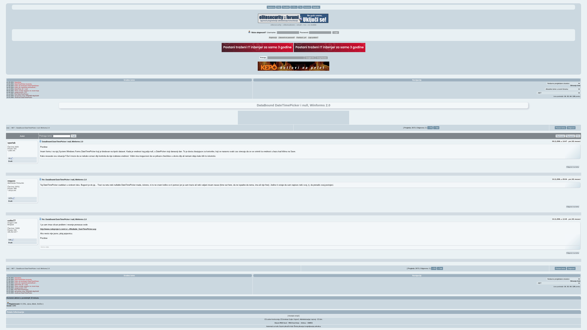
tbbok (34, 304)
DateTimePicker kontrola (23, 84)
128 (573, 96)
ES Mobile (312, 25)
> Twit (436, 128)
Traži (74, 136)
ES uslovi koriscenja (272, 319)
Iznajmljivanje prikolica (312, 326)
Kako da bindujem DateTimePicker (27, 85)
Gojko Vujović (294, 319)
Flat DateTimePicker (21, 94)
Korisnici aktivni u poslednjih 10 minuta (23, 298)
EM (309, 323)
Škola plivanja (299, 326)
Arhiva (303, 323)
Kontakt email (294, 316)
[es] (8, 128)
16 (565, 96)
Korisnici (307, 7)
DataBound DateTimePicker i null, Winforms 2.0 (33, 128)
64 (571, 96)
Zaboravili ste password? (287, 37)
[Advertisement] (293, 118)
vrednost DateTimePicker (23, 97)
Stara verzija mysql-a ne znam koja (27, 91)
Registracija (273, 37)
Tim (300, 7)
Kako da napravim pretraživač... (26, 87)
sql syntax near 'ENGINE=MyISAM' (27, 96)
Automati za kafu (272, 326)
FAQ (278, 7)
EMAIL (299, 25)
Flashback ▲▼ (301, 37)
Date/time (18, 82)
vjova (29, 304)
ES (311, 323)
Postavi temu (560, 128)
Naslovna (271, 7)
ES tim (319, 319)
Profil (10, 161)
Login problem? (313, 37)
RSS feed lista (294, 323)
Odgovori (571, 128)
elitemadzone (289, 25)
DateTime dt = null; (21, 89)
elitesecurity (276, 25)
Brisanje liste (575, 85)
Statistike (316, 7)
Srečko (39, 304)
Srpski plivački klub (286, 326)
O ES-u (294, 7)
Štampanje (570, 136)
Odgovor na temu (573, 167)
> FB (430, 128)
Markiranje (560, 136)
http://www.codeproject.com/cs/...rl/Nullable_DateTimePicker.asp (68, 229)
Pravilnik (286, 7)
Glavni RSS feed (281, 323)
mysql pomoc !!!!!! (21, 92)
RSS (304, 25)
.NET (13, 128)
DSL (24, 304)
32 (568, 96)
